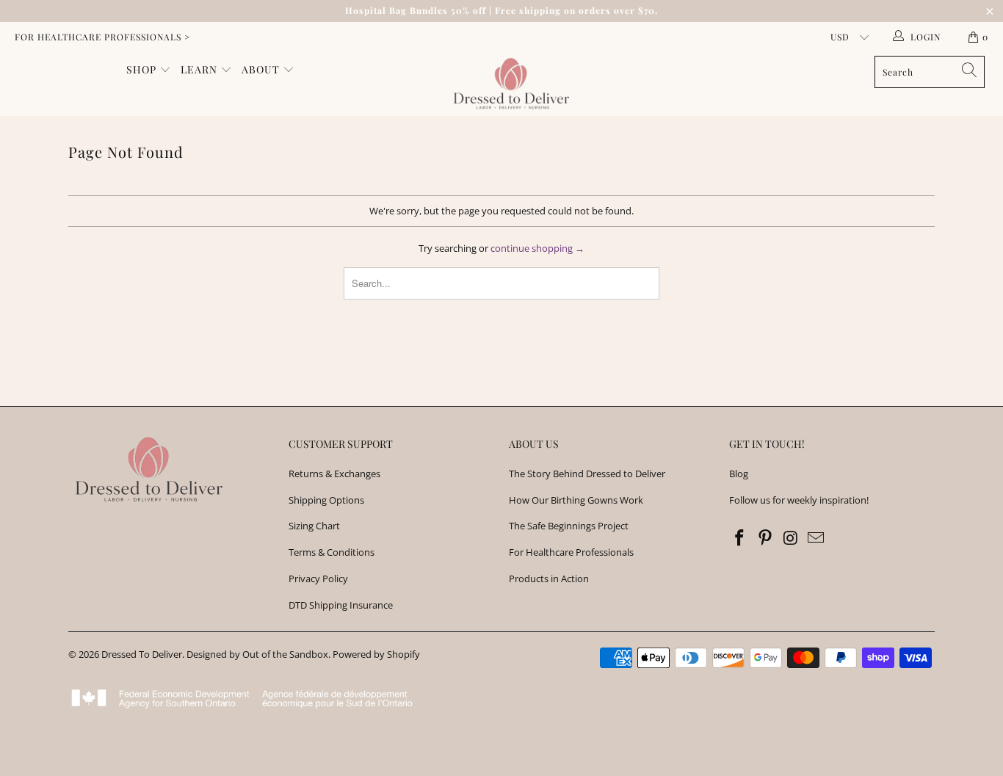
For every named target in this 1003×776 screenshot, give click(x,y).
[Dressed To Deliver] (509, 83)
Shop (142, 69)
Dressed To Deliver (141, 654)
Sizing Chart (314, 525)
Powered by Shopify (376, 654)
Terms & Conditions (331, 552)
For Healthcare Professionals (571, 552)
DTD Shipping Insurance (341, 605)
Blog (738, 473)
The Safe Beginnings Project (569, 525)
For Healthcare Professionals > (102, 37)
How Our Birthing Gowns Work (576, 500)
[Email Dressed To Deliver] (816, 538)
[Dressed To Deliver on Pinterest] (766, 538)
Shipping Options (326, 500)
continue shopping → (537, 248)
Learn (200, 69)
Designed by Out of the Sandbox (257, 654)
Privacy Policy (318, 578)
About (262, 69)
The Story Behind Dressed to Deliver (587, 473)
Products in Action (549, 578)
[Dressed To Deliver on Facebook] (740, 538)
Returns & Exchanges (334, 473)
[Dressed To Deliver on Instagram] (791, 538)
